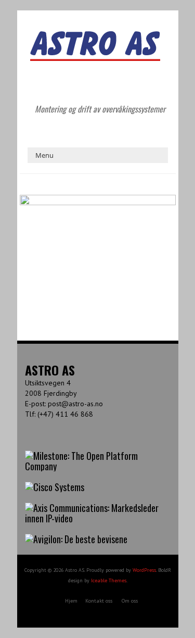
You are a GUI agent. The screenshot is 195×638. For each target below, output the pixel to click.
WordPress (144, 570)
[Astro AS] (95, 36)
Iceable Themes (108, 580)
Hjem (71, 600)
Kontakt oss (98, 600)
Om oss (130, 600)
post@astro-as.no (75, 403)
